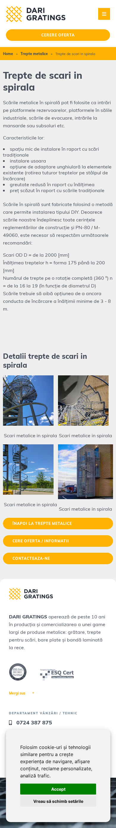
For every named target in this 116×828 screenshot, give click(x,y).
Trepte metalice (34, 53)
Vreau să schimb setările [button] (58, 801)
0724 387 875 (34, 722)
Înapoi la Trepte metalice (42, 523)
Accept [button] (58, 789)
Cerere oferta (58, 35)
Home (8, 53)
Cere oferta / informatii (40, 540)
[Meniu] (104, 14)
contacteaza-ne (31, 558)
